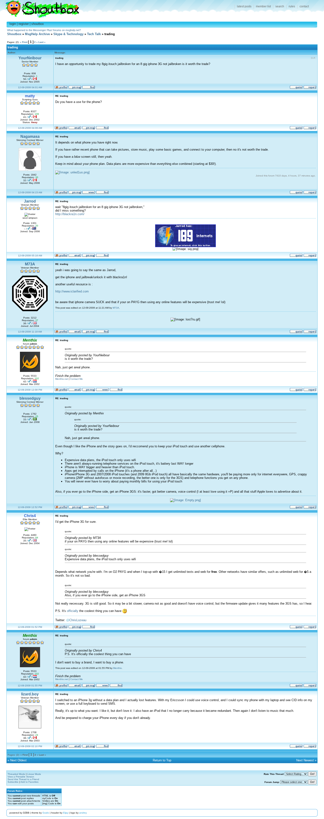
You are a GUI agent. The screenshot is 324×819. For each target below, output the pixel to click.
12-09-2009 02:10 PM (30, 746)
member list (263, 6)
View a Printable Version (21, 776)
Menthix (117, 668)
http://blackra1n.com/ (69, 214)
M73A (30, 264)
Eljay (65, 812)
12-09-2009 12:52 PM (30, 507)
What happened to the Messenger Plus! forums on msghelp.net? (44, 30)
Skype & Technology (68, 34)
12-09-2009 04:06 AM (30, 128)
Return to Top (162, 760)
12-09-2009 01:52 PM (30, 627)
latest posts (244, 6)
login (12, 24)
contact (304, 6)
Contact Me (76, 379)
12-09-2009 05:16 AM (30, 255)
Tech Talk (94, 34)
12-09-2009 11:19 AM (30, 331)
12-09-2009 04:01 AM (30, 87)
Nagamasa (30, 136)
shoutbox (37, 24)
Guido (45, 812)
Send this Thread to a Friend (23, 779)
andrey (83, 812)
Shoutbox (39, 7)
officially (72, 611)
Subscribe (13, 782)
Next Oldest (18, 760)
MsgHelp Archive (37, 34)
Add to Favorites (29, 782)
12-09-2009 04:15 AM (30, 192)
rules (292, 6)
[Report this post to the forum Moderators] (309, 88)
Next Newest (305, 760)
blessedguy (30, 398)
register (24, 24)
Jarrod (30, 201)
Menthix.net (61, 379)
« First (23, 42)
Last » (42, 42)
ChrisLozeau (77, 620)
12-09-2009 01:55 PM (30, 685)
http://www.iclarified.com (72, 291)
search (279, 6)
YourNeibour (30, 58)
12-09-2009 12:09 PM (30, 390)
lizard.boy (30, 694)
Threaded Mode (16, 774)
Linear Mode (34, 774)
